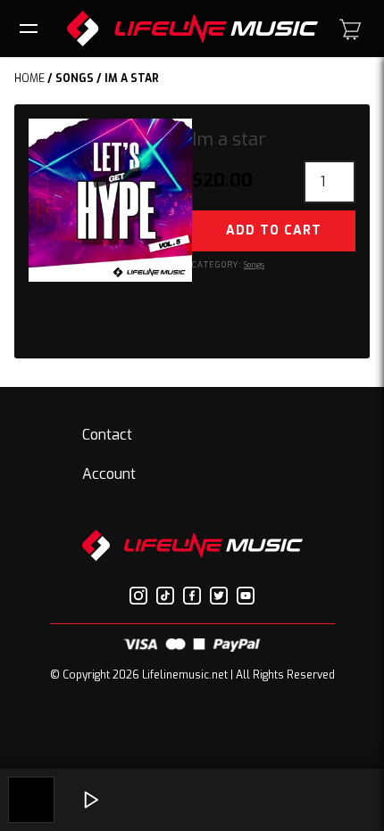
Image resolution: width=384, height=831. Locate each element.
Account (109, 474)
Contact (107, 434)
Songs (74, 78)
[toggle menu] (31, 28)
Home (29, 78)
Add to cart (273, 230)
